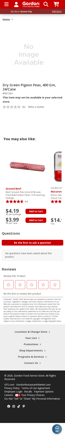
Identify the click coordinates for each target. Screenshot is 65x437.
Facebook (8, 406)
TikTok (18, 406)
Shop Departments (31, 350)
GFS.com (9, 384)
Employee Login (13, 391)
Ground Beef (13, 188)
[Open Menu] (6, 4)
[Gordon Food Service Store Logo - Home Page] (31, 4)
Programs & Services (31, 356)
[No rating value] (12, 107)
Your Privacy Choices (33, 395)
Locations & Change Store (31, 331)
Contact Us (31, 363)
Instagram (13, 406)
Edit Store (57, 11)
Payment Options (44, 391)
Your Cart (31, 338)
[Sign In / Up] (16, 4)
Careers (8, 395)
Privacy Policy (12, 388)
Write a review (36, 106)
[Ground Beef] (27, 166)
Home (6, 19)
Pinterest (23, 406)
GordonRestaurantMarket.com (33, 384)
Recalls (28, 391)
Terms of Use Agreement (35, 388)
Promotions (31, 344)
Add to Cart (36, 211)
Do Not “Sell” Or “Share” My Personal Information (32, 398)
